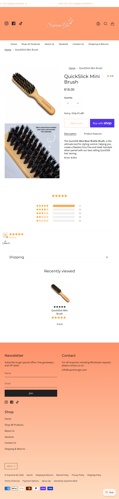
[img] (16, 234)
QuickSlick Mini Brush (26, 49)
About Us (9, 430)
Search (29, 475)
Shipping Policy (94, 475)
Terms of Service (12, 480)
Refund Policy (62, 475)
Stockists (9, 436)
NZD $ (9, 466)
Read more (70, 158)
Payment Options (31, 480)
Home (8, 49)
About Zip (46, 480)
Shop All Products (14, 424)
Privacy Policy (78, 475)
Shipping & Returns (15, 448)
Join (31, 393)
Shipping (16, 257)
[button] (30, 44)
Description (70, 133)
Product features (93, 133)
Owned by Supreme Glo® (65, 480)
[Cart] (112, 23)
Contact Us (10, 442)
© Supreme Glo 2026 (14, 475)
